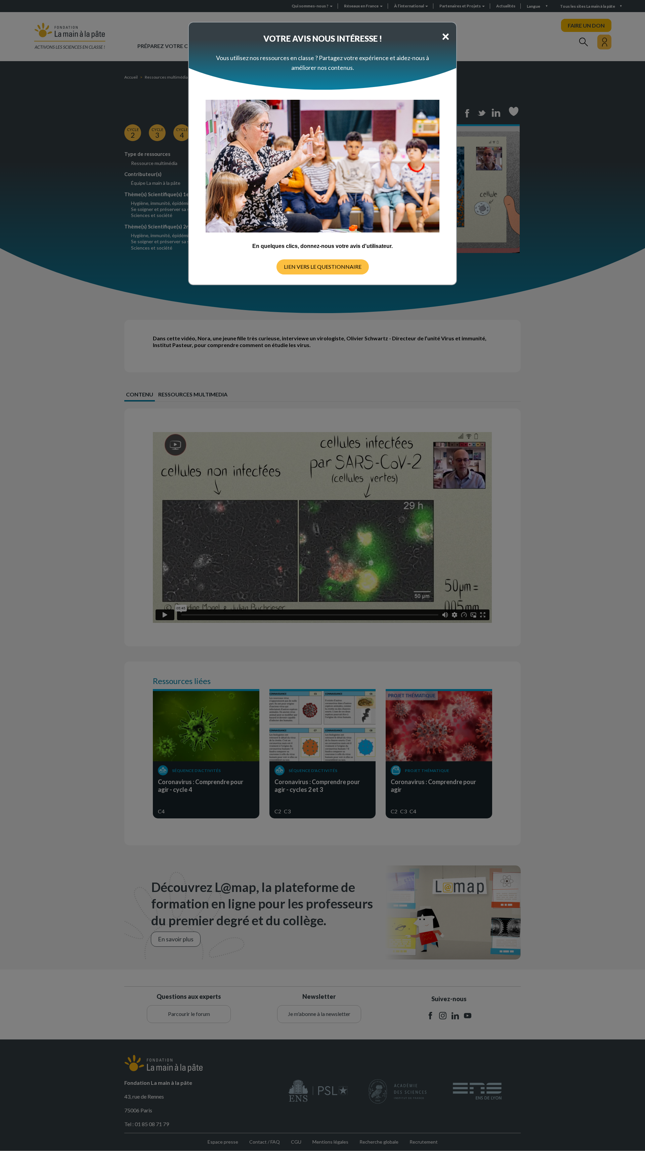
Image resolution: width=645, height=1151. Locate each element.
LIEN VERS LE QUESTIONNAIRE (322, 266)
